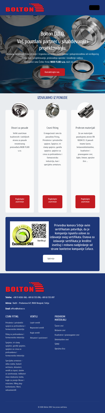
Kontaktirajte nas (52, 72)
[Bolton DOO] (16, 7)
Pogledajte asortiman (19, 200)
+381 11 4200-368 (20, 297)
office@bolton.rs (18, 308)
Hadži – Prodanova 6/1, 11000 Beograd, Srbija (31, 303)
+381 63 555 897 (48, 297)
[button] (94, 7)
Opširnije (51, 258)
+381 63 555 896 (34, 297)
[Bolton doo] (25, 287)
